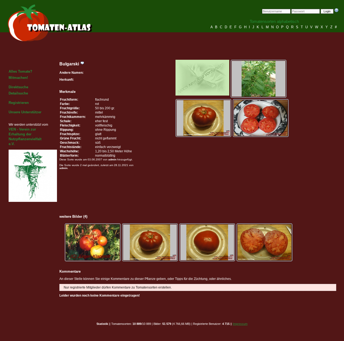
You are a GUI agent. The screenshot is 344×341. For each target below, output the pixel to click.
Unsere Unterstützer (25, 112)
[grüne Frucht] (258, 79)
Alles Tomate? (20, 71)
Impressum (240, 323)
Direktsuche (18, 87)
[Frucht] (203, 118)
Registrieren (19, 103)
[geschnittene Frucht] (261, 118)
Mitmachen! (18, 78)
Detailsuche (18, 93)
